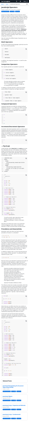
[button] (16, 1)
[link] (15, 4)
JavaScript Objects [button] (7, 396)
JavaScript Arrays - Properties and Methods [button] (14, 405)
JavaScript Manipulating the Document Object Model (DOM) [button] (13, 386)
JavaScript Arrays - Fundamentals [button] (11, 414)
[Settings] (20, 1)
